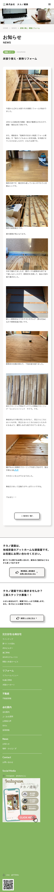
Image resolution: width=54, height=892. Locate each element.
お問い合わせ (8, 762)
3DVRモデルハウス (10, 657)
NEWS (14, 28)
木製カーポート (9, 685)
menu (49, 4)
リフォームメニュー (10, 675)
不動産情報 (7, 698)
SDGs (5, 725)
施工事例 (6, 652)
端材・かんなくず (10, 748)
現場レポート (9, 52)
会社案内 (6, 712)
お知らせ (6, 744)
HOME (5, 28)
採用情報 (6, 730)
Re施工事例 (7, 680)
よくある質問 (8, 716)
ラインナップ (8, 639)
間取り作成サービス (10, 662)
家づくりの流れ (9, 643)
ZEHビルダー (8, 648)
